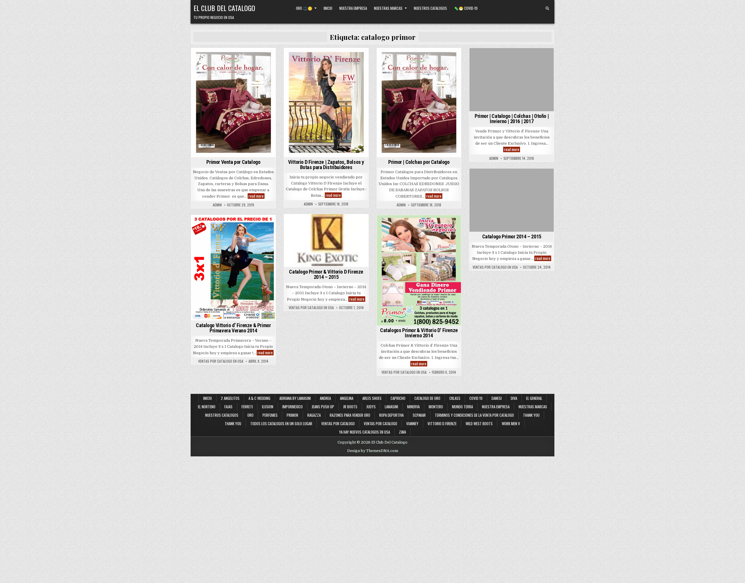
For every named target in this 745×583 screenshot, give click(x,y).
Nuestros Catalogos (430, 8)
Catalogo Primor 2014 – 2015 (511, 236)
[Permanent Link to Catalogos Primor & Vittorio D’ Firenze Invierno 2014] (419, 270)
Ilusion (267, 407)
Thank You (531, 415)
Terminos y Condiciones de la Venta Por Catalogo (474, 415)
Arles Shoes (372, 398)
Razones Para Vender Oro (350, 415)
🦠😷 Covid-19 (466, 8)
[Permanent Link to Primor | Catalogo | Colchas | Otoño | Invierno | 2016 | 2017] (511, 79)
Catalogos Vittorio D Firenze (325, 70)
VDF (265, 58)
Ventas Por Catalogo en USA (495, 267)
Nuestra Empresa (353, 8)
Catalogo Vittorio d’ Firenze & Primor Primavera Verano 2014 (233, 328)
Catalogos (337, 58)
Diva (514, 398)
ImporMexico (292, 407)
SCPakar (419, 415)
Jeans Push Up (323, 407)
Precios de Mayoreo (241, 58)
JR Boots (350, 407)
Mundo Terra (462, 407)
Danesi (497, 398)
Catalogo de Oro (427, 398)
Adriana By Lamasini (295, 398)
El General (534, 398)
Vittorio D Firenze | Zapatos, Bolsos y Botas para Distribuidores (326, 164)
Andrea (325, 398)
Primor (437, 64)
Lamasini (391, 407)
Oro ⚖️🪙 (304, 8)
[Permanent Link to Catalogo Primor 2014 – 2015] (511, 200)
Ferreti (247, 407)
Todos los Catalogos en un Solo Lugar (281, 423)
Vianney (412, 423)
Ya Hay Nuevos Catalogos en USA (364, 432)
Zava (402, 432)
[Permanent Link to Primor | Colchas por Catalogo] (419, 102)
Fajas (228, 407)
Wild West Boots (479, 423)
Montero (436, 407)
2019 (202, 58)
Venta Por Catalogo (511, 64)
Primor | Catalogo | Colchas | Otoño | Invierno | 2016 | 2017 (512, 118)
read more (257, 196)
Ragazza (314, 415)
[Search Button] (547, 8)
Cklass (454, 398)
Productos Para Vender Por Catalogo (418, 70)
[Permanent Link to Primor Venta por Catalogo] (233, 102)
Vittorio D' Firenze (344, 76)
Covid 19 (476, 398)
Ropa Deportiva (391, 415)
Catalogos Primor (430, 58)
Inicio (328, 8)
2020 (215, 58)
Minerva (413, 407)
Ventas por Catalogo (338, 423)
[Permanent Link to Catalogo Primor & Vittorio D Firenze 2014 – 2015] (326, 240)
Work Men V (511, 423)
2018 (307, 58)
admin (217, 205)
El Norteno (206, 407)
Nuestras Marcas (388, 8)
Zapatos (326, 82)
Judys (371, 407)
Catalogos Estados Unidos (325, 64)
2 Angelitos (230, 398)
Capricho (398, 398)
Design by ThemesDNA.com (372, 451)
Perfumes (270, 415)
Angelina (346, 398)
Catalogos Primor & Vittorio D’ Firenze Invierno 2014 (419, 333)
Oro (250, 415)
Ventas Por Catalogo (380, 423)
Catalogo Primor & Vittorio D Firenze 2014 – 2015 (326, 274)
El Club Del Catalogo (224, 8)
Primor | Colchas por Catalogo (418, 162)
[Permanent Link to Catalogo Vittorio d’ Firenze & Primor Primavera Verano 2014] (233, 267)
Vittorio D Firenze (442, 423)
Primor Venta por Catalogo (233, 162)
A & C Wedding (259, 398)
